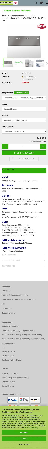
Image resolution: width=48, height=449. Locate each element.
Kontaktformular (8, 382)
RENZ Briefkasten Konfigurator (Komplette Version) (22, 335)
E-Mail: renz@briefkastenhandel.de (15, 378)
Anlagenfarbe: (15, 93)
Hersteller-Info (8, 266)
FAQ (3, 348)
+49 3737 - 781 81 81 (10, 374)
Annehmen (24, 432)
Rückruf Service (8, 386)
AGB (3, 304)
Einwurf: (5, 115)
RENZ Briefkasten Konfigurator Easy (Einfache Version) (23, 339)
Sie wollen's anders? (11, 260)
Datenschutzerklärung (31, 428)
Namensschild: (8, 127)
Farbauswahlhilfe (22, 93)
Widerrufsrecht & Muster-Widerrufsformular (18, 299)
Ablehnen (24, 439)
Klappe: (5, 104)
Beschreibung (8, 169)
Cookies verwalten (24, 444)
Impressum (6, 290)
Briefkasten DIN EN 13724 (12, 360)
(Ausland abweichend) (28, 79)
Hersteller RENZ (8, 356)
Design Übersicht (8, 352)
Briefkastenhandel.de (10, 326)
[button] (5, 146)
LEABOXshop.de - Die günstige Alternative (18, 331)
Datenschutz (7, 309)
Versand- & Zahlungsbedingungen (15, 295)
